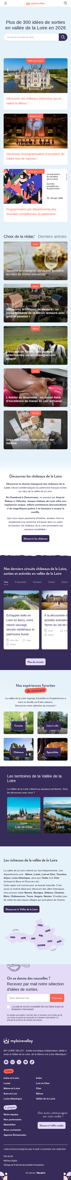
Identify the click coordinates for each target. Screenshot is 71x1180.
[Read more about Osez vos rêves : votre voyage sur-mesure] (36, 430)
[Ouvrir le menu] (6, 3)
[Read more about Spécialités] (52, 749)
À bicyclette (20, 582)
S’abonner (57, 998)
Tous (6, 582)
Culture (51, 582)
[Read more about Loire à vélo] (52, 723)
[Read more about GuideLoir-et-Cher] (23, 815)
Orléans (48, 892)
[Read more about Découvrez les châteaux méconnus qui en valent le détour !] (36, 83)
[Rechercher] (63, 37)
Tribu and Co (40, 1172)
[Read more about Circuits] (19, 723)
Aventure (37, 582)
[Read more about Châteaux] (19, 749)
